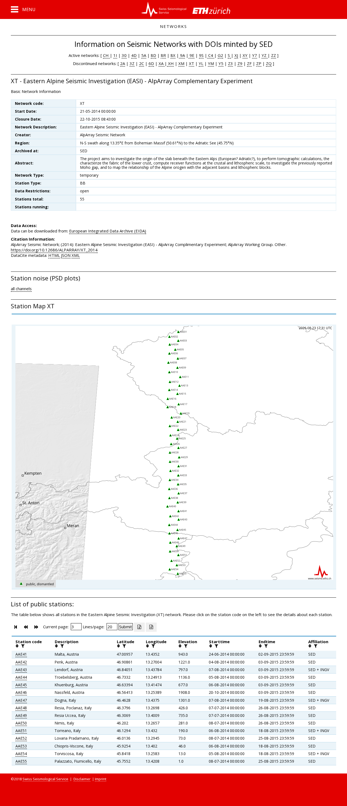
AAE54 (21, 753)
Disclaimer (82, 778)
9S (201, 55)
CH (106, 55)
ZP (258, 63)
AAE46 (21, 692)
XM (181, 63)
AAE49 (21, 715)
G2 (220, 55)
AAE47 (21, 700)
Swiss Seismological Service (45, 778)
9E (191, 55)
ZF (249, 63)
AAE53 (21, 746)
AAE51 (21, 730)
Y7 (254, 55)
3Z (132, 63)
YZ (265, 55)
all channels (21, 288)
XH (170, 63)
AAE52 (21, 738)
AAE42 (21, 662)
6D (151, 63)
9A (182, 55)
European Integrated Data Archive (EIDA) (107, 231)
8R (163, 55)
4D (134, 55)
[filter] (22, 646)
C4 (210, 55)
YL (201, 63)
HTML (54, 255)
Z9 (239, 63)
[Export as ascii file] (151, 627)
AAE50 (21, 723)
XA (162, 63)
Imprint (100, 778)
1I (115, 55)
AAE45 (21, 684)
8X (173, 55)
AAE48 (21, 707)
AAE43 (21, 669)
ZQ (269, 63)
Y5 (221, 63)
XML (76, 255)
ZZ (273, 55)
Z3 (230, 63)
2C (141, 63)
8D (153, 55)
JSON (65, 255)
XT (191, 63)
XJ (236, 55)
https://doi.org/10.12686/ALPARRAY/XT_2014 (54, 250)
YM (211, 63)
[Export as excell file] (139, 627)
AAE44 (21, 677)
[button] (23, 9)
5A (143, 55)
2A (122, 63)
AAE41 (21, 654)
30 (124, 55)
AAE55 (21, 761)
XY (245, 55)
